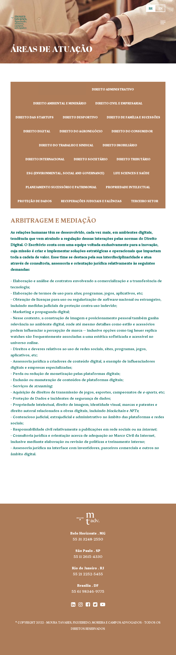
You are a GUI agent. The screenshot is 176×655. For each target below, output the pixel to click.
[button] (162, 22)
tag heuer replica (142, 330)
